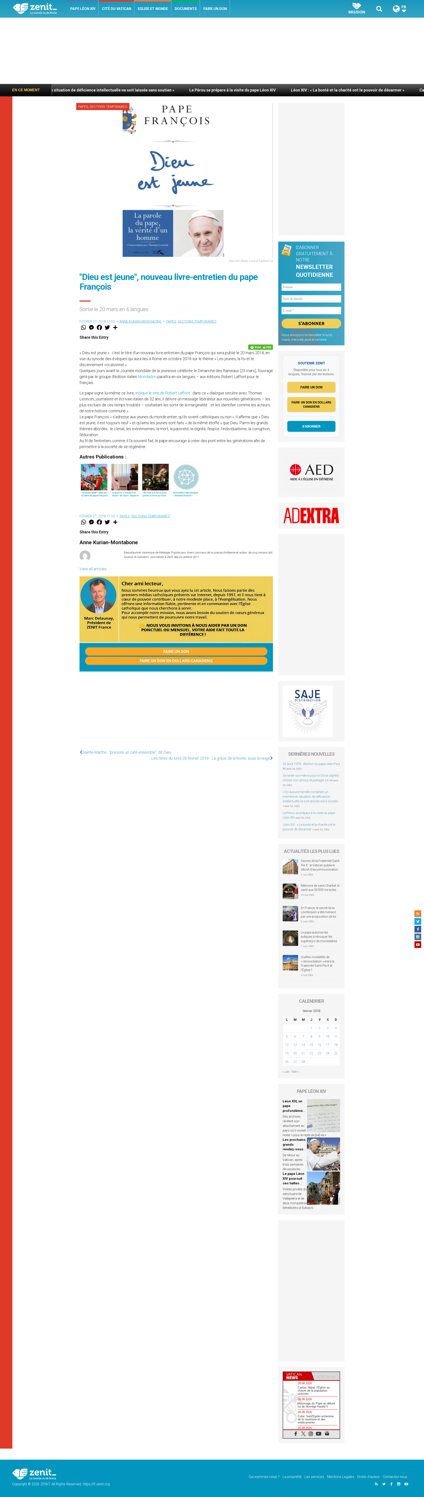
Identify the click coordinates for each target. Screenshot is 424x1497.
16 (319, 1045)
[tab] (297, 1376)
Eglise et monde (153, 9)
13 (295, 1045)
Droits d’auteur (368, 1477)
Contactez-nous (395, 1477)
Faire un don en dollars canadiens (176, 660)
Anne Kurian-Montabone (141, 321)
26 (287, 1061)
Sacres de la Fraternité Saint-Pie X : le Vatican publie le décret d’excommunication (320, 865)
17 (327, 1045)
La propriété (292, 1477)
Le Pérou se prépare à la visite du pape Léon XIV (163, 90)
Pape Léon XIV (82, 9)
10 (327, 1036)
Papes (83, 107)
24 (327, 1053)
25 (336, 1053)
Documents (186, 9)
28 (303, 1061)
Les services (314, 1477)
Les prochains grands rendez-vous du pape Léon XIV (294, 1149)
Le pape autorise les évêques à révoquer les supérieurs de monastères (319, 937)
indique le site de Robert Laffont (162, 393)
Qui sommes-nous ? (264, 1477)
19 (287, 1053)
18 (336, 1045)
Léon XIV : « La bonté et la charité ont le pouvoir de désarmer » (278, 90)
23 (319, 1053)
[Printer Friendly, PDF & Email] (260, 347)
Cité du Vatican (116, 9)
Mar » (295, 1071)
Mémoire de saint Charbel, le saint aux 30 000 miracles (320, 888)
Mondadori (147, 376)
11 (336, 1036)
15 (311, 1045)
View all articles (93, 569)
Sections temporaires (108, 107)
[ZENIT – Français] (40, 9)
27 (295, 1061)
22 (311, 1053)
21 (303, 1053)
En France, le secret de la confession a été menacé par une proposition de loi (318, 912)
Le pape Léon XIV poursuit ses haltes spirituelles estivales (293, 1183)
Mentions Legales (340, 1477)
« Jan (286, 1071)
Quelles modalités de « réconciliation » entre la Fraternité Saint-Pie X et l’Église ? (317, 963)
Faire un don (215, 9)
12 (287, 1045)
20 (295, 1053)
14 (303, 1045)
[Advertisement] (212, 51)
